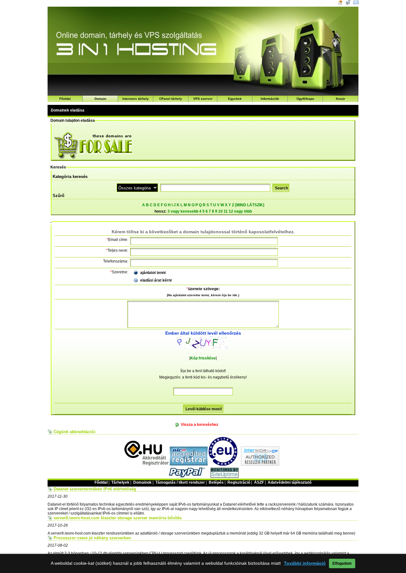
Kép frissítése (203, 358)
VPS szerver (203, 98)
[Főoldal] (340, 4)
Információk (270, 98)
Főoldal (65, 98)
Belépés (216, 482)
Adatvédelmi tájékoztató (289, 482)
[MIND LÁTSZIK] (249, 205)
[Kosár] (347, 4)
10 (220, 211)
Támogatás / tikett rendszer (180, 482)
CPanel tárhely (170, 98)
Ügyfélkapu (305, 98)
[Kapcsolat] (355, 4)
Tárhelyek (120, 482)
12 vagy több (240, 211)
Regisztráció (238, 482)
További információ (305, 563)
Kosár (340, 98)
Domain (100, 98)
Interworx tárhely (135, 98)
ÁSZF (259, 482)
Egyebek (235, 98)
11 (226, 211)
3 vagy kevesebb (182, 211)
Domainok (142, 482)
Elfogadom (342, 563)
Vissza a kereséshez (199, 424)
